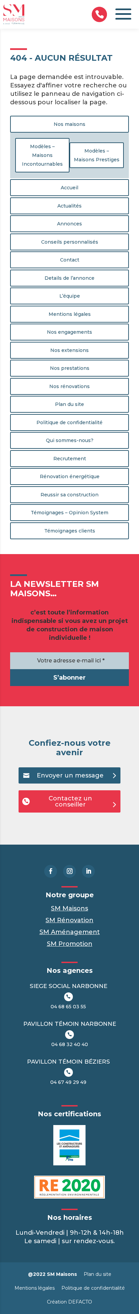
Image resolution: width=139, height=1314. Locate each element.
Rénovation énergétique (70, 476)
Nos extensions (69, 350)
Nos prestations (69, 368)
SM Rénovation (69, 920)
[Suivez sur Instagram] (69, 871)
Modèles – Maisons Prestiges (96, 155)
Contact (69, 260)
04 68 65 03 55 (68, 1007)
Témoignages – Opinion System (69, 513)
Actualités (69, 206)
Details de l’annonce (69, 278)
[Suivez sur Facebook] (50, 871)
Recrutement (69, 459)
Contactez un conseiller (70, 801)
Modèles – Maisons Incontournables (42, 155)
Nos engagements (69, 332)
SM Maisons (69, 908)
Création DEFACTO (69, 1302)
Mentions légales (70, 314)
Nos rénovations (69, 386)
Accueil (69, 188)
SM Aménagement (69, 932)
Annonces (69, 224)
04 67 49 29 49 (68, 1082)
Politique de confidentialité (69, 422)
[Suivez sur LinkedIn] (88, 871)
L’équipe (69, 296)
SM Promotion (69, 944)
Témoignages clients (69, 531)
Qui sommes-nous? (69, 440)
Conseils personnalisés (69, 242)
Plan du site (69, 404)
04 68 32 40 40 (69, 1044)
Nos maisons (69, 124)
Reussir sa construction (69, 495)
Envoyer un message (70, 775)
